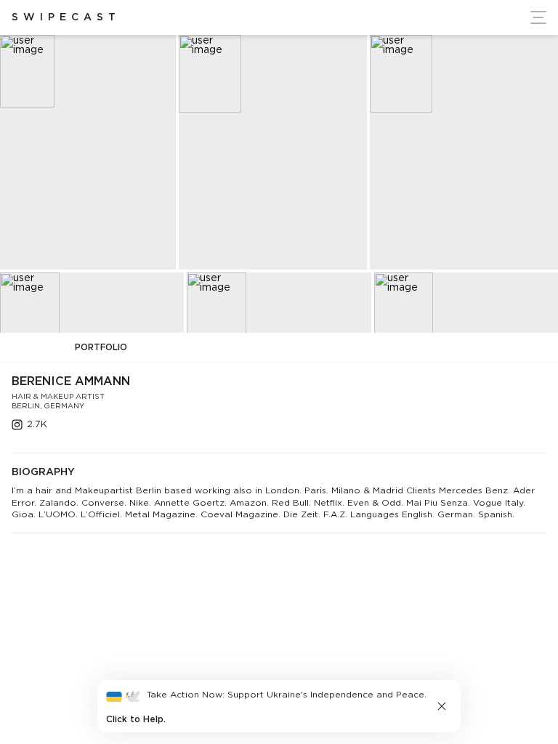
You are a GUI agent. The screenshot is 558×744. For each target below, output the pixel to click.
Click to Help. (136, 720)
